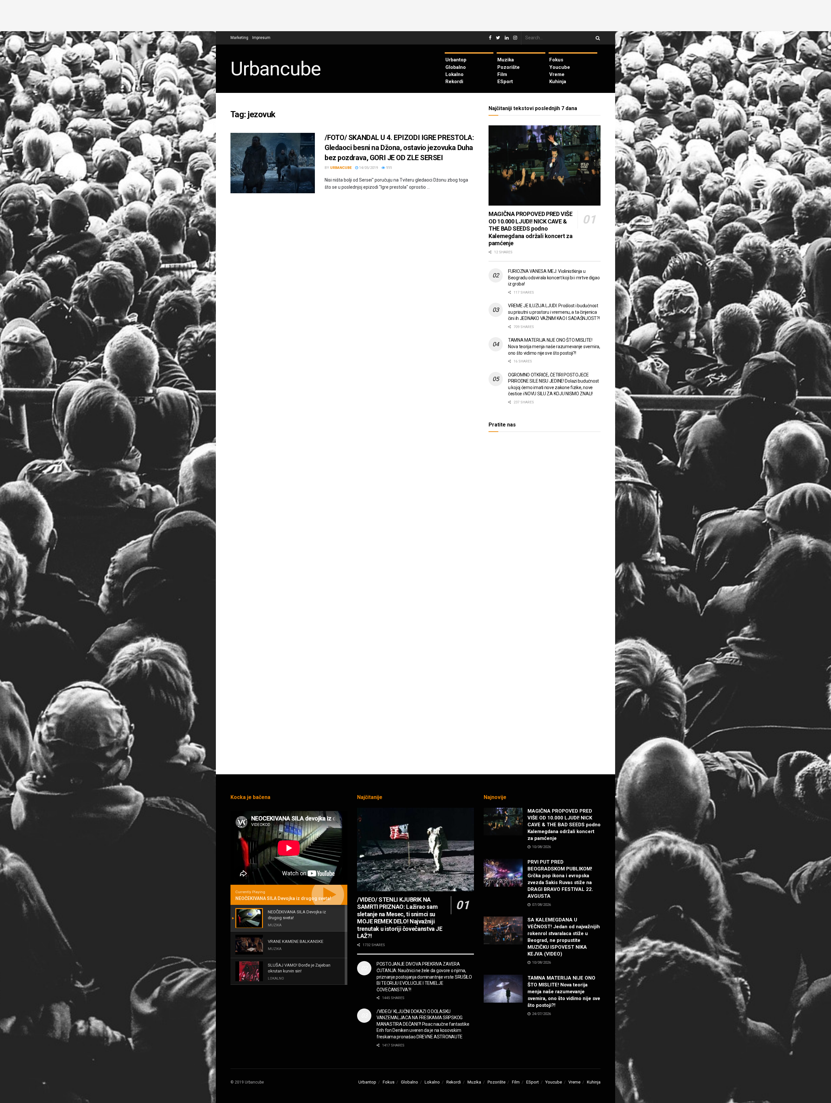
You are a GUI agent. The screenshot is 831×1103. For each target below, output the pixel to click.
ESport (505, 81)
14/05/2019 (368, 168)
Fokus (556, 60)
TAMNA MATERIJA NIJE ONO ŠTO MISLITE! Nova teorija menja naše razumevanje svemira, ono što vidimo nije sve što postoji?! (554, 346)
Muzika (505, 60)
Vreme (556, 74)
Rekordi (454, 81)
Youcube (559, 67)
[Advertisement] (415, 14)
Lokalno (454, 74)
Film (502, 74)
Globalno (455, 67)
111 (388, 168)
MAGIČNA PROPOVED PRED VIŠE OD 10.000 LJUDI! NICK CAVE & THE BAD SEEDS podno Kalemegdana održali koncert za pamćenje (531, 228)
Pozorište (508, 67)
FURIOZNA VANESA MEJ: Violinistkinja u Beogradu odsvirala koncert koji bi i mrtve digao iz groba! (554, 277)
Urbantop (455, 60)
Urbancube (275, 69)
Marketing (239, 37)
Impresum (261, 37)
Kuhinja (557, 81)
